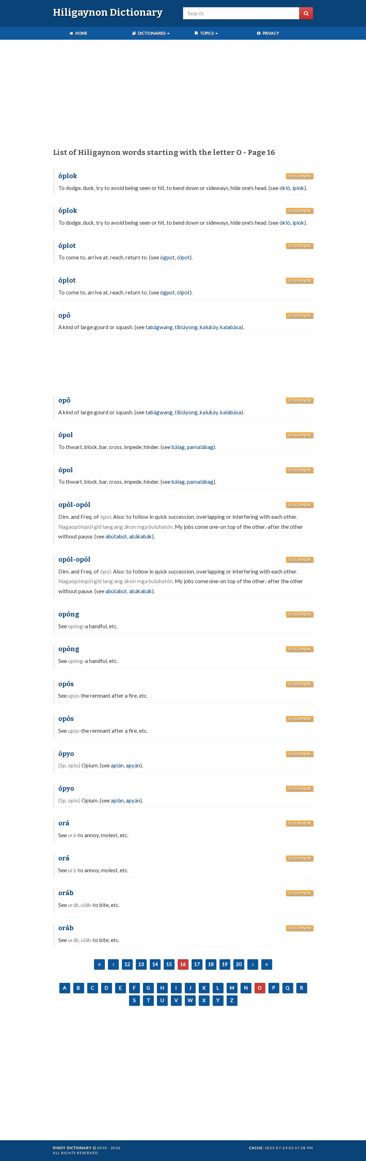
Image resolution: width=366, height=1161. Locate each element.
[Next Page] (252, 964)
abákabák (140, 536)
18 (211, 964)
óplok (67, 176)
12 (127, 964)
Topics (206, 33)
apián (117, 765)
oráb (66, 893)
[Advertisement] (183, 95)
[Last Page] (266, 964)
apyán (133, 765)
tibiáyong (186, 327)
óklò (285, 188)
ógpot (167, 257)
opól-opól (74, 505)
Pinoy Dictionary (72, 1148)
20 (239, 964)
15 (169, 964)
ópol (65, 435)
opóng (68, 614)
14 (155, 964)
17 (197, 964)
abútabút (116, 536)
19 (225, 964)
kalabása (230, 327)
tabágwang (159, 327)
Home (81, 33)
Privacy (270, 33)
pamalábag (200, 447)
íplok (298, 188)
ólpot (183, 257)
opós (66, 684)
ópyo (66, 754)
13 (141, 964)
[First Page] (99, 964)
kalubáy (209, 327)
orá (63, 823)
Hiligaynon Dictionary (108, 12)
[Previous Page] (113, 964)
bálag (178, 447)
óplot (67, 246)
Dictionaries (151, 33)
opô (64, 315)
